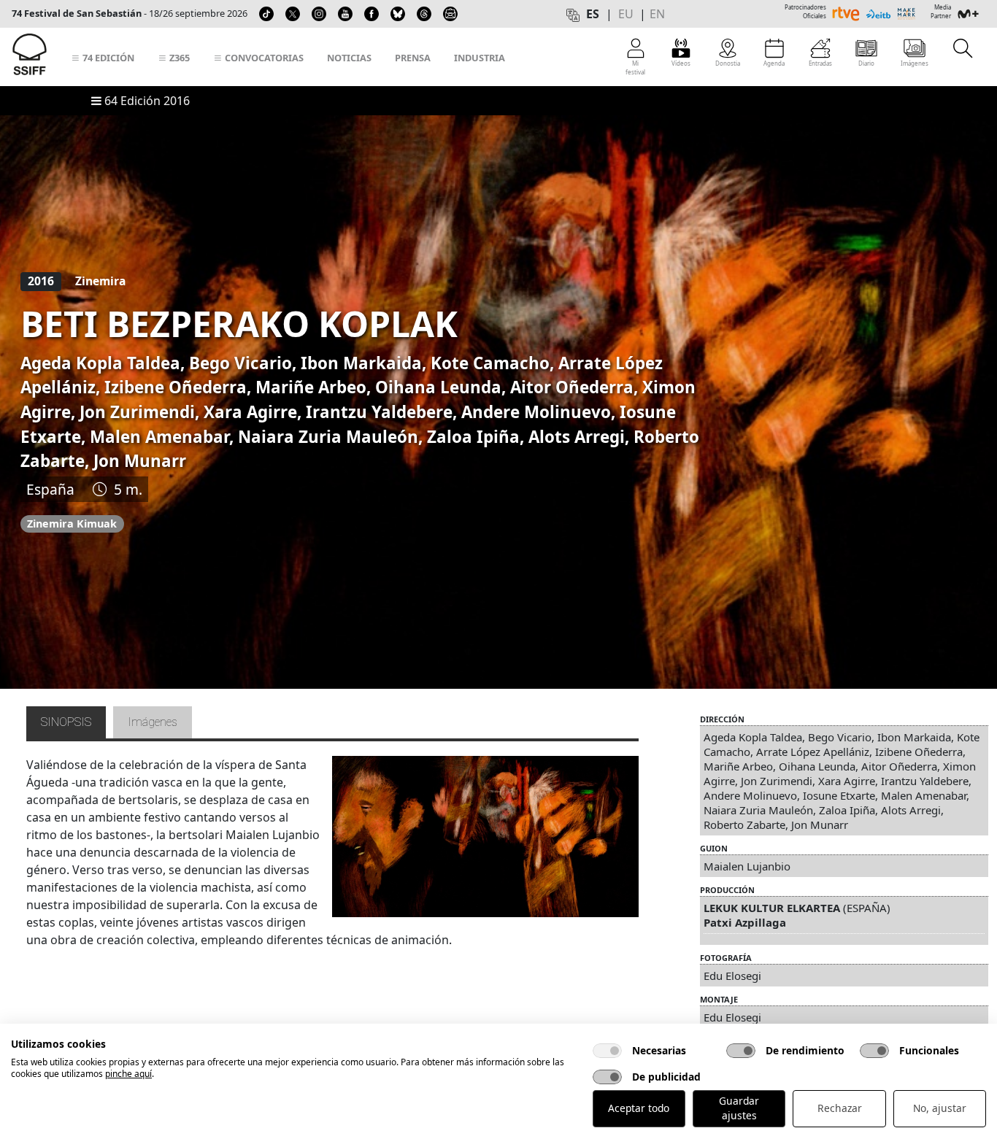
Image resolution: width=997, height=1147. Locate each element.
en (657, 14)
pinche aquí (128, 1073)
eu (626, 14)
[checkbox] (607, 1050)
